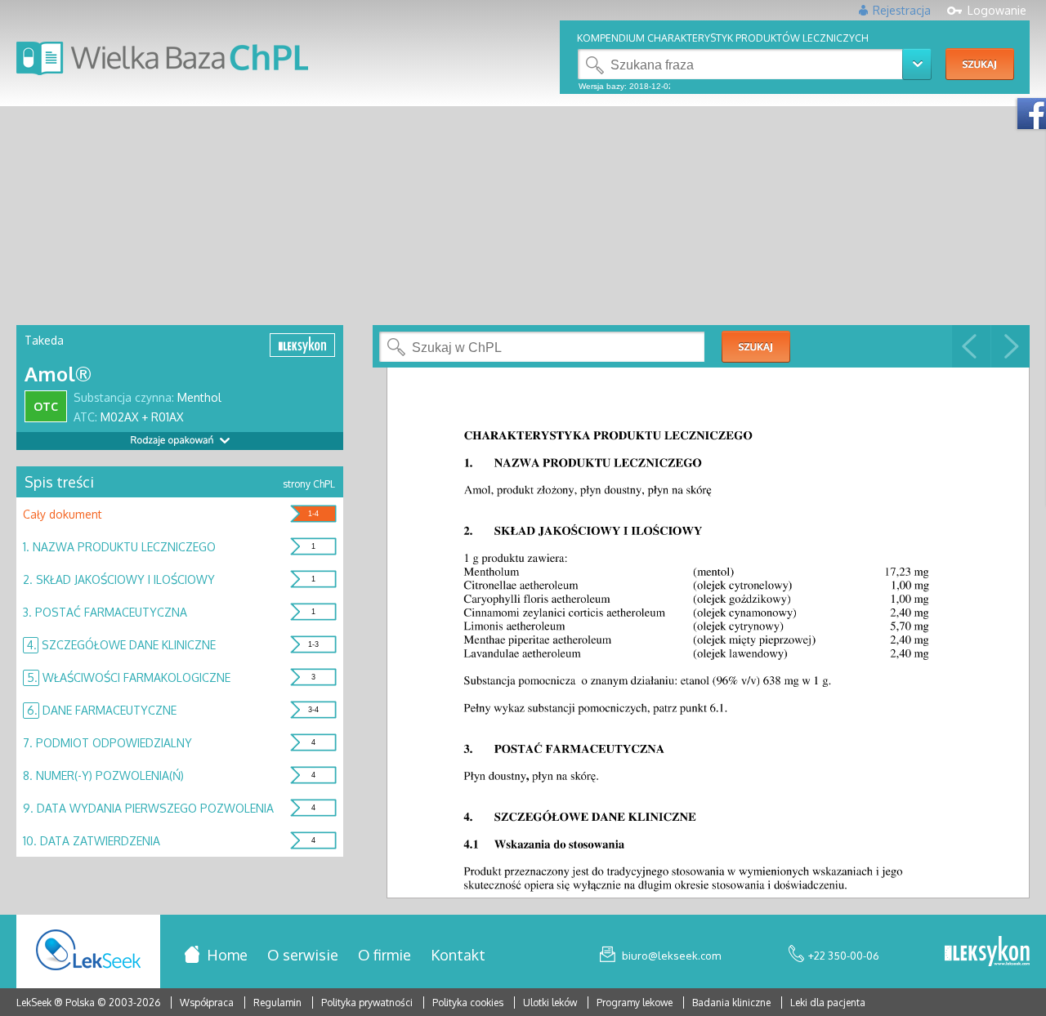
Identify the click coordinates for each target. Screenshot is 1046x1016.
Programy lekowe (636, 1002)
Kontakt (458, 955)
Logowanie (997, 10)
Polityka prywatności (368, 1002)
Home (227, 955)
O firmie (384, 955)
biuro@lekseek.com (671, 955)
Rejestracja (902, 10)
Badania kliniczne (732, 1002)
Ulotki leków (551, 1002)
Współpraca (207, 1002)
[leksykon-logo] (987, 952)
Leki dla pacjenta (827, 1002)
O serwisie (302, 955)
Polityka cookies (467, 1002)
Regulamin (277, 1002)
